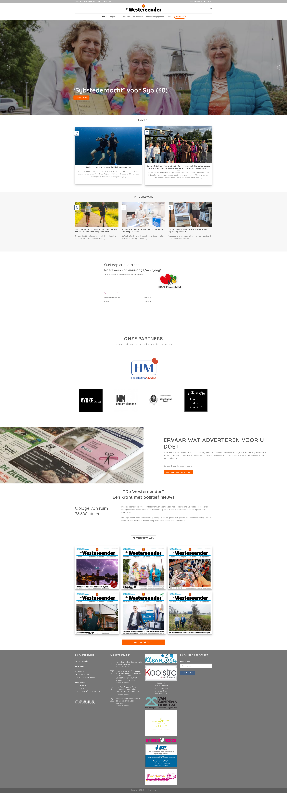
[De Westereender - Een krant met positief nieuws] (143, 8)
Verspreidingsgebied (155, 17)
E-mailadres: (185, 662)
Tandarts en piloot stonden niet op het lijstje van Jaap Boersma (129, 701)
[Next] (279, 67)
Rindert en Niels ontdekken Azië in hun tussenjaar (129, 663)
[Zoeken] (211, 8)
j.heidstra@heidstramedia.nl (90, 691)
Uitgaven (113, 17)
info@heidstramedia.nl (88, 677)
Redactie (126, 17)
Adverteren (138, 17)
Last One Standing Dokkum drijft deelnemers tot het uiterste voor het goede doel (127, 689)
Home (104, 17)
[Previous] (8, 67)
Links (169, 17)
